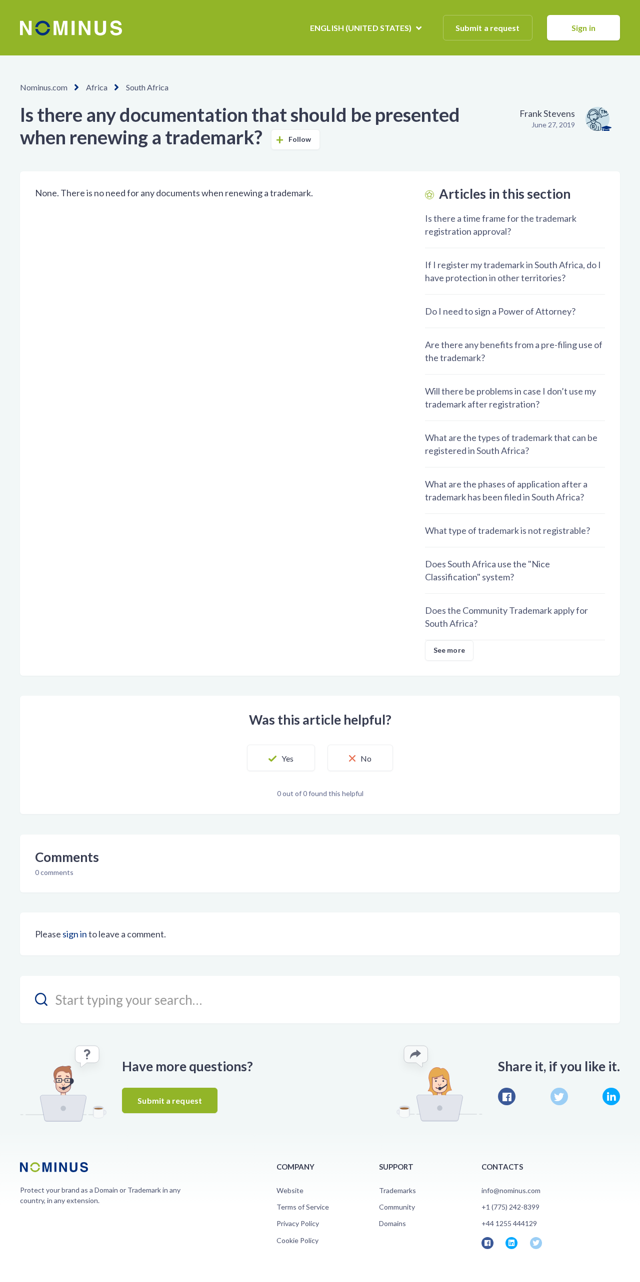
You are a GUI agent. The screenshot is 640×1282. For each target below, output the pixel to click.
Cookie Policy (297, 1240)
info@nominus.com (511, 1190)
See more (449, 650)
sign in (74, 933)
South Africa (147, 87)
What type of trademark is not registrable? (507, 530)
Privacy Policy (297, 1223)
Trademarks (397, 1190)
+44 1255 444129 (509, 1223)
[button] (281, 758)
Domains (392, 1223)
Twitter (559, 1096)
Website (290, 1190)
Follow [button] (300, 139)
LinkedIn (611, 1096)
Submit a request (488, 27)
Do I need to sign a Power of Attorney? (500, 311)
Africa (97, 87)
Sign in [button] (584, 27)
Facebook (507, 1096)
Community (397, 1207)
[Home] (71, 27)
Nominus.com (44, 87)
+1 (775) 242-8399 (511, 1207)
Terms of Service (302, 1207)
